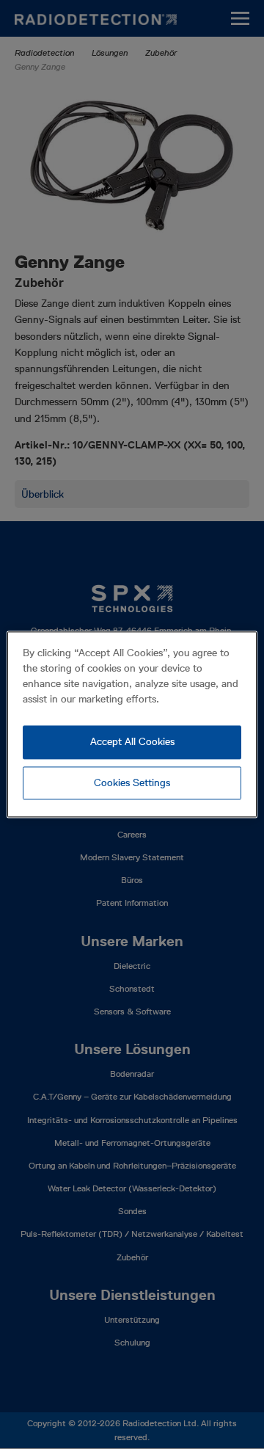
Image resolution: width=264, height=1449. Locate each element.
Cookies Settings (132, 782)
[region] (132, 724)
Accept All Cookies (132, 741)
